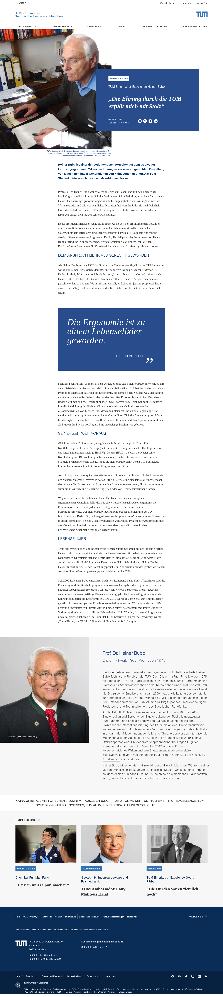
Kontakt (58, 917)
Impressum (70, 917)
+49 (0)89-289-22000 (49, 959)
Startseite (47, 917)
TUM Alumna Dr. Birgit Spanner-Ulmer (163, 702)
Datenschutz (93, 976)
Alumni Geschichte (139, 805)
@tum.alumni (196, 917)
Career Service (61, 26)
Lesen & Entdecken (194, 26)
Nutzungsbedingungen (113, 917)
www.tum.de (103, 930)
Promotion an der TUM (129, 800)
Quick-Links (166, 3)
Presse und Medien (51, 976)
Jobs (17, 976)
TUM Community (26, 26)
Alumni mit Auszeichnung (87, 800)
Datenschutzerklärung (89, 917)
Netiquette (132, 917)
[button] (140, 121)
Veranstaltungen (155, 26)
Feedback (31, 976)
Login (23, 3)
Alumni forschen (50, 800)
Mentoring (94, 26)
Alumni (120, 26)
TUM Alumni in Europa (104, 805)
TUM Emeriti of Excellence (173, 800)
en (189, 3)
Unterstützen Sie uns (92, 947)
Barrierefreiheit (73, 976)
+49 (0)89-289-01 (47, 955)
